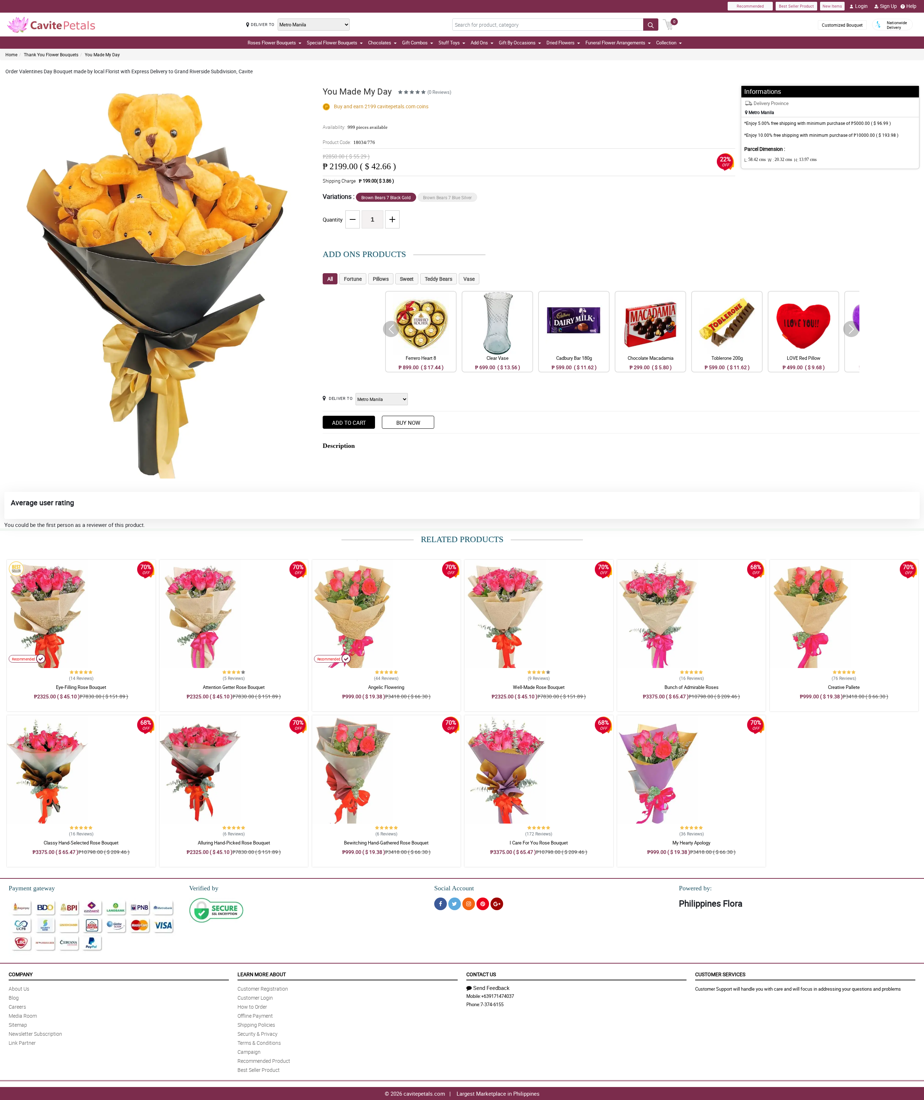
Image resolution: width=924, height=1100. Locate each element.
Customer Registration (262, 988)
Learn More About (261, 974)
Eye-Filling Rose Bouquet (81, 687)
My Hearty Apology (691, 842)
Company (20, 974)
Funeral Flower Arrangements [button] (615, 42)
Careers (17, 1006)
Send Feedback (491, 987)
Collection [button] (666, 42)
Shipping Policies (256, 1024)
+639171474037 (497, 996)
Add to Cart (349, 422)
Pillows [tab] (381, 278)
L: (755, 160)
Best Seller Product (796, 6)
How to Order (252, 1006)
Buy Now (408, 422)
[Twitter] (454, 904)
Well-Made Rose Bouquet (539, 687)
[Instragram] (468, 904)
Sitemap (18, 1024)
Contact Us (481, 974)
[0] (668, 23)
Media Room (23, 1015)
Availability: (355, 127)
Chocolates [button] (379, 42)
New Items (832, 6)
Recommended (750, 6)
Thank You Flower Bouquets (51, 54)
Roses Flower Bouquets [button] (272, 42)
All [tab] (330, 278)
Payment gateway (32, 888)
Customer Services (720, 974)
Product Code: (349, 142)
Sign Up (888, 6)
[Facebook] (440, 904)
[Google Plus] (497, 904)
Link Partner (22, 1042)
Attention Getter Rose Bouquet (234, 687)
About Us (19, 988)
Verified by (203, 888)
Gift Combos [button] (415, 42)
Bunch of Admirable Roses (691, 687)
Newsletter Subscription (35, 1033)
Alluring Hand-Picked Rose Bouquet (234, 842)
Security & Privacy (257, 1033)
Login (861, 6)
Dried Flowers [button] (560, 42)
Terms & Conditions (259, 1042)
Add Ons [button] (479, 42)
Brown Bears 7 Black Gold (386, 197)
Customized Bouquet (842, 25)
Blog (14, 997)
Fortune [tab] (353, 278)
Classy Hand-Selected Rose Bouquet (81, 842)
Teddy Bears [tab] (438, 278)
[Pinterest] (482, 904)
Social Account (454, 888)
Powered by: (695, 888)
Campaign (249, 1051)
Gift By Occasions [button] (517, 42)
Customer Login (255, 997)
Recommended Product (263, 1060)
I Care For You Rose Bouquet (539, 842)
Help (911, 6)
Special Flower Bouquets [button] (332, 42)
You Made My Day (102, 54)
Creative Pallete (844, 687)
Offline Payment (255, 1015)
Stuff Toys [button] (449, 42)
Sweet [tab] (407, 278)
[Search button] (650, 24)
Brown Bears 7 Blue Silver (447, 197)
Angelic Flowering (386, 687)
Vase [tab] (469, 278)
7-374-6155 (492, 1004)
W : (780, 160)
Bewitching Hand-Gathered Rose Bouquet (386, 842)
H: (805, 160)
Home (11, 54)
